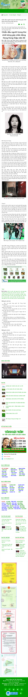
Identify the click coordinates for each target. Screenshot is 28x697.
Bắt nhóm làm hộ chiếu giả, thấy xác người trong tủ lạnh (14, 355)
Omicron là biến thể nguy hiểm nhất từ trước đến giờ (7, 528)
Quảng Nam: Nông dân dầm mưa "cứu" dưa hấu (21, 520)
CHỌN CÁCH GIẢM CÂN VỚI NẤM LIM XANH (16, 392)
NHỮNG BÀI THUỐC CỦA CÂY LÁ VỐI (14, 386)
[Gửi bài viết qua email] (19, 24)
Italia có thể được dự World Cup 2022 (20, 541)
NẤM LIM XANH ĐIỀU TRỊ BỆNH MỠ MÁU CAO (15, 403)
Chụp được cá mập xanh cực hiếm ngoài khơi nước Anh (14, 339)
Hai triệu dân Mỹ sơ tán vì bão (9, 324)
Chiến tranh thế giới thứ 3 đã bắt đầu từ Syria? (14, 342)
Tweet (3, 289)
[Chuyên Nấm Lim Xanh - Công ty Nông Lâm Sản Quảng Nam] (5, 4)
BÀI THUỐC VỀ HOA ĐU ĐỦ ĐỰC (13, 410)
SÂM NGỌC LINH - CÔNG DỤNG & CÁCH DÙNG (15, 407)
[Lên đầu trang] (20, 693)
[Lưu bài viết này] (24, 24)
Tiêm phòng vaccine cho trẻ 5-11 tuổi (21, 523)
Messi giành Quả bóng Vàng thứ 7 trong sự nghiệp (20, 546)
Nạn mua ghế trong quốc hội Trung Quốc (15, 303)
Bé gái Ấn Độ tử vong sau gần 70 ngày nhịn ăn (15, 311)
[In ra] (21, 24)
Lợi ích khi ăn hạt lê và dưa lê (6, 523)
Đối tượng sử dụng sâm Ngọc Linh (13, 418)
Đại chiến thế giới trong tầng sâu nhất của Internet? (14, 318)
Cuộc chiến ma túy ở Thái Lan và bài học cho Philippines (14, 332)
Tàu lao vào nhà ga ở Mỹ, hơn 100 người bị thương (14, 335)
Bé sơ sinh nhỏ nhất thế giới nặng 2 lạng (14, 344)
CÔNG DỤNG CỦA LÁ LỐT (12, 413)
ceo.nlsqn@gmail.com (8, 458)
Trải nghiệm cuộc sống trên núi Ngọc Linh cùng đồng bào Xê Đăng (21, 529)
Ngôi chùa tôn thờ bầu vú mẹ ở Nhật (11, 317)
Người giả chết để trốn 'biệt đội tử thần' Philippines (14, 314)
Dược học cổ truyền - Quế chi (6, 541)
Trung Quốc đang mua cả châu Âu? (10, 350)
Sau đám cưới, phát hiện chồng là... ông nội (15, 325)
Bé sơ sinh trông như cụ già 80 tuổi (10, 337)
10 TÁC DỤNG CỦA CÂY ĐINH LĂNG (14, 389)
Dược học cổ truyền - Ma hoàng (7, 550)
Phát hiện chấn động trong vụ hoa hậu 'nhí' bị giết (14, 351)
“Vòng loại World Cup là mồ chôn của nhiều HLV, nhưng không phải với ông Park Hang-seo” (21, 553)
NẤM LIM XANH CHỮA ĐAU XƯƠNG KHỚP (15, 395)
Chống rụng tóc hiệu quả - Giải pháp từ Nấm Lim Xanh (7, 546)
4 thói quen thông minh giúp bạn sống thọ (6, 520)
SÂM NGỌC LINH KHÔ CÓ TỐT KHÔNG (15, 399)
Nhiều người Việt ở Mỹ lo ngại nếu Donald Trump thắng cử (14, 306)
